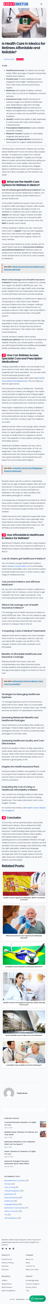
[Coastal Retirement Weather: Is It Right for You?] (43, 1124)
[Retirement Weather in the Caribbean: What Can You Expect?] (43, 1144)
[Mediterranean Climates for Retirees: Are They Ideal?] (43, 1134)
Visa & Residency (11, 1218)
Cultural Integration (12, 1191)
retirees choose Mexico (17, 566)
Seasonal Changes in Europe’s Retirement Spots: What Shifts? (16, 1162)
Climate (7, 1184)
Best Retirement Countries (14, 1180)
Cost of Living (9, 1187)
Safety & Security (11, 1211)
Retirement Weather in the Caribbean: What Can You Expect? (19, 1143)
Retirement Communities (14, 1208)
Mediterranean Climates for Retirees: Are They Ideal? (21, 1133)
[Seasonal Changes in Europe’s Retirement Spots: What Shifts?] (43, 1163)
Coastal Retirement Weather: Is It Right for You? (20, 1123)
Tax (5, 1215)
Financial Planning (11, 1198)
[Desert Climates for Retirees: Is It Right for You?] (43, 1153)
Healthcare (20, 59)
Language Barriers (11, 1204)
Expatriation (9, 1194)
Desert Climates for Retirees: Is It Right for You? (20, 1152)
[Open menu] (41, 4)
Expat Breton (20, 1299)
